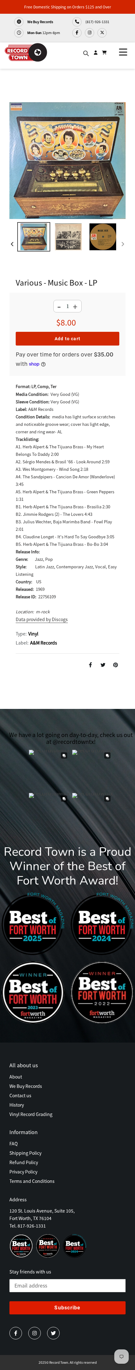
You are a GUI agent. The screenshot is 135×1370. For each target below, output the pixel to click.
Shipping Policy (25, 1153)
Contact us (20, 1095)
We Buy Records (40, 21)
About (15, 1077)
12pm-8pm (43, 32)
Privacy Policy (23, 1171)
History (16, 1105)
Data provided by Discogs (42, 619)
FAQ (13, 1143)
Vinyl (33, 633)
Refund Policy (23, 1162)
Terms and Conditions (32, 1181)
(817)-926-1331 (97, 21)
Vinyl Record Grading (30, 1114)
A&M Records (43, 643)
